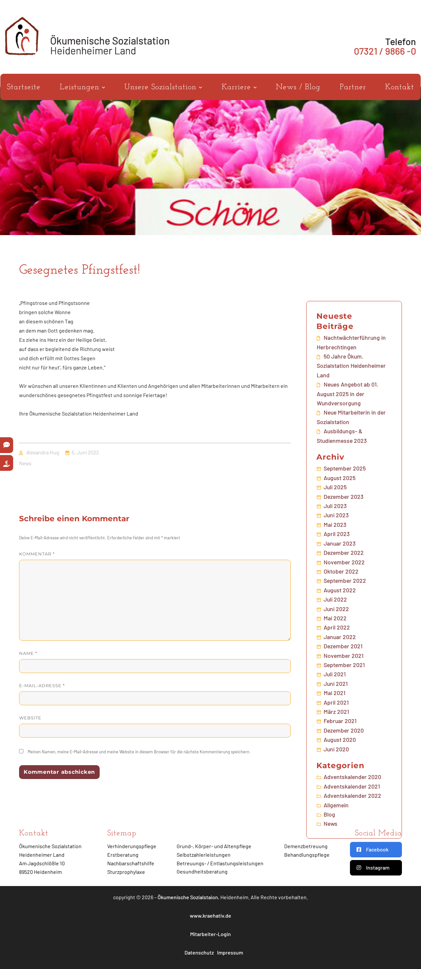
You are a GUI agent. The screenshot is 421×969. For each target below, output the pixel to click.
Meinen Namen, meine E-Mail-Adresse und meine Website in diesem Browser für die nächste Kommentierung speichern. (139, 751)
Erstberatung (122, 854)
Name (28, 653)
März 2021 (336, 711)
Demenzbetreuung (306, 846)
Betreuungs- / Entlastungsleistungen (220, 863)
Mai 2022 (335, 618)
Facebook (377, 849)
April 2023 (337, 533)
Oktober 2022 (341, 571)
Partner (353, 87)
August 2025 (340, 477)
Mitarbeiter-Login (210, 934)
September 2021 (344, 664)
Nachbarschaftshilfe (130, 863)
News (25, 463)
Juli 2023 (335, 505)
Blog (329, 814)
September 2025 (345, 468)
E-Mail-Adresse (42, 685)
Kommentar (37, 553)
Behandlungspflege (307, 854)
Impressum (230, 952)
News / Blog (298, 87)
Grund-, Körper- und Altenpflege (214, 846)
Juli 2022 (335, 599)
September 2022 (345, 580)
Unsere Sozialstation (161, 87)
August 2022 (340, 590)
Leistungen (81, 87)
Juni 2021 (336, 683)
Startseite (23, 87)
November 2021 (343, 655)
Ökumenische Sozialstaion (188, 897)
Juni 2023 (336, 515)
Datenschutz (199, 952)
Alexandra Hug (42, 452)
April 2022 (337, 627)
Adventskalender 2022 (352, 795)
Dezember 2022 (344, 552)
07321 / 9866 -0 (385, 51)
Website (30, 717)
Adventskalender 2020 (352, 776)
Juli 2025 (335, 487)
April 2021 (336, 702)
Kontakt (399, 87)
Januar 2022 (340, 636)
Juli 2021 (335, 674)
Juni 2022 (336, 608)
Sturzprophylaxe (126, 872)
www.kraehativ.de (210, 915)
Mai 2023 (335, 524)
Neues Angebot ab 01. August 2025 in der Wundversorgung (347, 394)
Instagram (377, 867)
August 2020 (340, 739)
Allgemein (336, 805)
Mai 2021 (334, 692)
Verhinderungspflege (131, 846)
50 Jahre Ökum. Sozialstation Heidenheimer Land (351, 366)
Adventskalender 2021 (352, 786)
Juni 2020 (336, 749)
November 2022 (344, 562)
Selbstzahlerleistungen (204, 854)
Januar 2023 (340, 543)
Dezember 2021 (343, 646)
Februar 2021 (340, 720)
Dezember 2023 (343, 496)
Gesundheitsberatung (202, 871)
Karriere (238, 87)
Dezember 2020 (344, 730)
